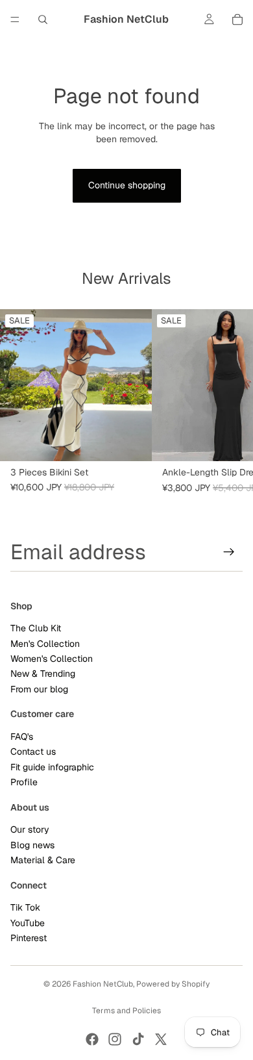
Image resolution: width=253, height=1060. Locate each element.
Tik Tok (25, 908)
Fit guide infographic (52, 767)
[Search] (43, 19)
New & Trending (42, 674)
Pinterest (28, 938)
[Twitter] (161, 1039)
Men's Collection (45, 644)
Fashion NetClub (103, 984)
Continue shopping (126, 185)
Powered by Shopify (173, 984)
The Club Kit (35, 629)
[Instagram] (115, 1039)
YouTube (27, 923)
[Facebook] (92, 1039)
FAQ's (21, 736)
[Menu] (15, 19)
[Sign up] (229, 552)
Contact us (33, 752)
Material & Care (42, 860)
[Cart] (237, 19)
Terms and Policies (126, 1010)
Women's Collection (51, 658)
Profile (24, 783)
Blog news (32, 845)
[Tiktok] (138, 1039)
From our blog (39, 689)
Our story (29, 830)
